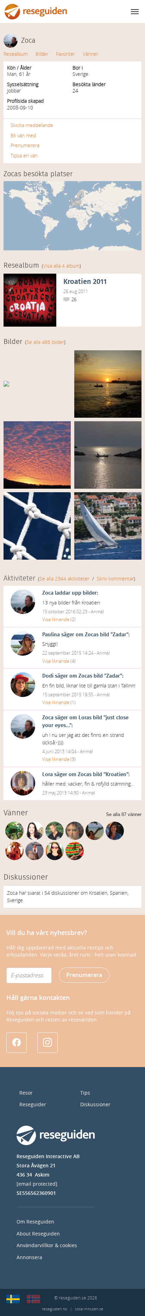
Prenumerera (25, 146)
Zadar (119, 634)
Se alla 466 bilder (45, 342)
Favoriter (65, 54)
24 (75, 91)
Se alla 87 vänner (123, 814)
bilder (90, 593)
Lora (47, 774)
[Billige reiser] (33, 1299)
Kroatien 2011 (85, 281)
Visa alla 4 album (61, 266)
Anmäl (97, 611)
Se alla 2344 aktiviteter (64, 579)
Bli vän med (23, 136)
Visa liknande (55, 619)
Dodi (47, 676)
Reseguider (32, 1105)
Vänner (90, 54)
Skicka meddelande (32, 126)
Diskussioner (95, 1105)
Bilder (42, 54)
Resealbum (16, 54)
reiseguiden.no (54, 1309)
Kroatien (116, 774)
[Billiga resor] (13, 1299)
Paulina (51, 634)
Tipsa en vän (24, 156)
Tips (85, 1093)
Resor (26, 1093)
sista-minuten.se (89, 1309)
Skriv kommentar (115, 579)
